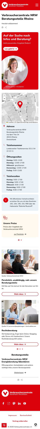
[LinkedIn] (19, 403)
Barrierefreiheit (26, 415)
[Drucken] (2, 27)
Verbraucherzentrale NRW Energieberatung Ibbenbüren (15, 360)
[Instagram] (8, 403)
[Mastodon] (14, 403)
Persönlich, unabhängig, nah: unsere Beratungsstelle (19, 281)
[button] (20, 104)
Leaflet (11, 122)
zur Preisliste (19, 234)
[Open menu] (4, 425)
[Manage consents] (35, 424)
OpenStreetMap (22, 122)
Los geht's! (9, 49)
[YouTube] (24, 403)
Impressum (12, 415)
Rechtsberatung (9, 330)
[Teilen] (6, 27)
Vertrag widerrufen (20, 421)
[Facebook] (3, 403)
